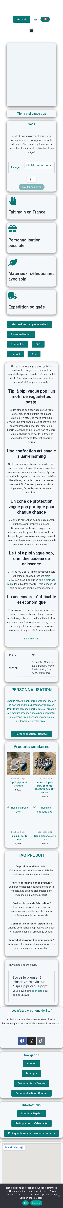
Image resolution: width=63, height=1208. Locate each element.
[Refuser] (58, 1195)
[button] (31, 30)
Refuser (36, 1203)
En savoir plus (31, 638)
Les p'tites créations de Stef (31, 1010)
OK (25, 1203)
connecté (37, 990)
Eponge (15, 167)
